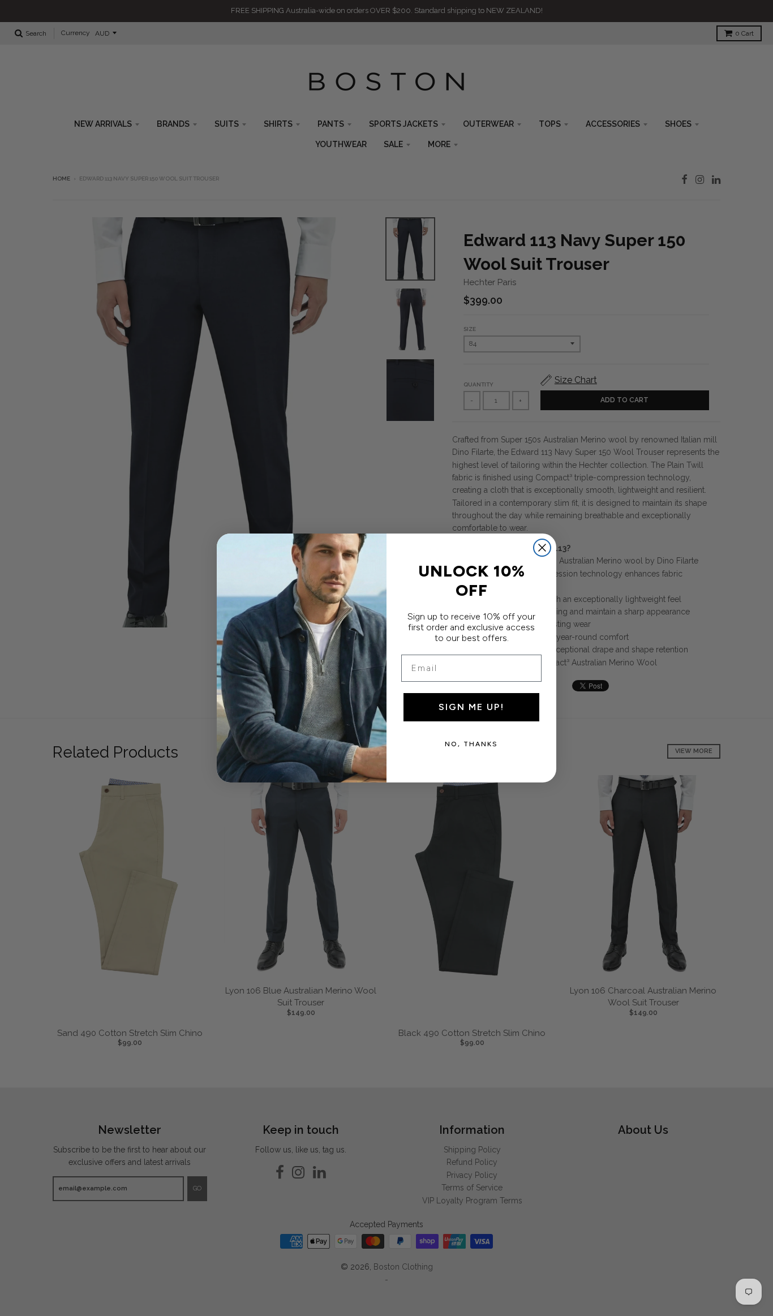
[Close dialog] (542, 547)
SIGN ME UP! (471, 707)
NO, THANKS (471, 744)
